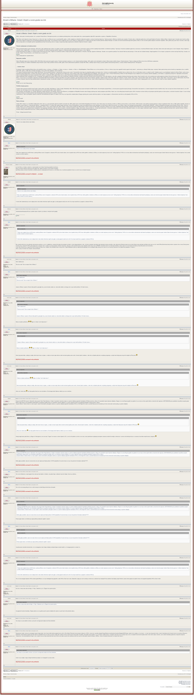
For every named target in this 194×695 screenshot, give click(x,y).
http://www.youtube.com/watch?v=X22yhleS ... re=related (29, 174)
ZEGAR (9, 398)
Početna (4, 17)
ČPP (92, 8)
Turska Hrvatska (14, 17)
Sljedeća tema (188, 26)
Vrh (4, 116)
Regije (8, 17)
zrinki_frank (9, 259)
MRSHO (9, 30)
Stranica (183, 670)
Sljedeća (189, 670)
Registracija (96, 8)
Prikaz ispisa (6, 26)
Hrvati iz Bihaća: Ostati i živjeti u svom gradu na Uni (24, 20)
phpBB (92, 688)
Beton (9, 222)
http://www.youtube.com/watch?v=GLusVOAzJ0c (27, 158)
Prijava (101, 8)
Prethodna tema (182, 26)
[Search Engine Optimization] (97, 690)
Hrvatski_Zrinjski (9, 164)
